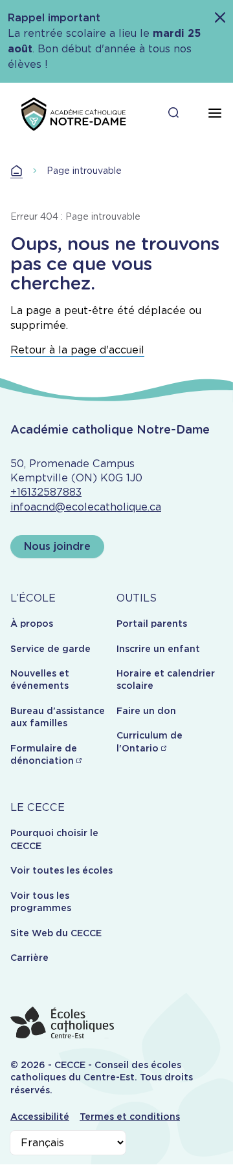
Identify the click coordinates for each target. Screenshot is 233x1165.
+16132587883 (46, 492)
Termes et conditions (130, 1116)
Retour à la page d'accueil (77, 350)
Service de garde (50, 649)
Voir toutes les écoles (61, 870)
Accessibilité (39, 1116)
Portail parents (151, 623)
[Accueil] (72, 113)
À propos (31, 623)
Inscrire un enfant (158, 649)
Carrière (29, 957)
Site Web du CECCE (56, 933)
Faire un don (146, 711)
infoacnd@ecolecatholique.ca (85, 507)
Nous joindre (57, 546)
